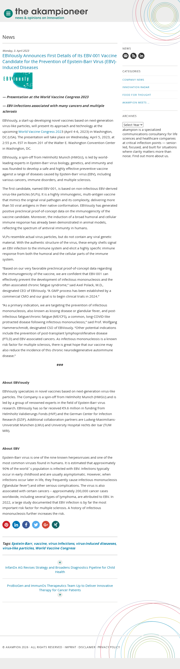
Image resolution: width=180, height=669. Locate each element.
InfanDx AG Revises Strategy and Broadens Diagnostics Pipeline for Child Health (60, 569)
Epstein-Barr (21, 543)
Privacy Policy (109, 647)
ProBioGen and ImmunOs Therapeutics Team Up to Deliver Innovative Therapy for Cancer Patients (60, 587)
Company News (133, 79)
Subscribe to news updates (133, 56)
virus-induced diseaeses (96, 543)
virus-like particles (18, 548)
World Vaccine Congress (55, 548)
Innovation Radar (136, 87)
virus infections (61, 543)
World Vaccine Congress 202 (39, 131)
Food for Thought (136, 94)
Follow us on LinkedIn (141, 56)
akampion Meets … (136, 102)
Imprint (70, 647)
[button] (6, 525)
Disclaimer (87, 647)
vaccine (40, 543)
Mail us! (125, 56)
